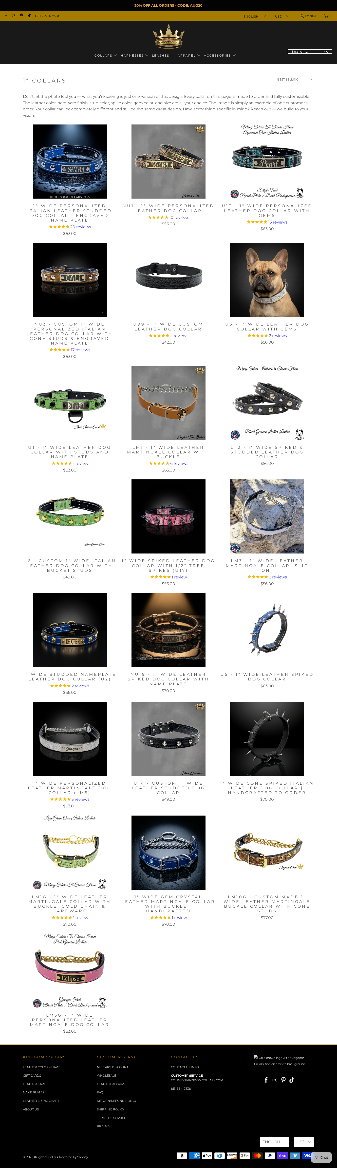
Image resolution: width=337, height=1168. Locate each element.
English (251, 16)
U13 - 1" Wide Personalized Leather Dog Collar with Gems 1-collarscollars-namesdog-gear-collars (267, 161)
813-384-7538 (181, 1088)
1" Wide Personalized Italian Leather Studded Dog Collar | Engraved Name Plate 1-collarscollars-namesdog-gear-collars (70, 161)
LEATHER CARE (34, 1084)
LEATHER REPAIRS (111, 1084)
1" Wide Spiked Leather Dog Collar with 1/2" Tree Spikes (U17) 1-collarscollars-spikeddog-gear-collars (168, 516)
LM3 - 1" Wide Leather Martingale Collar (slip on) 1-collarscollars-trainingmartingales (267, 516)
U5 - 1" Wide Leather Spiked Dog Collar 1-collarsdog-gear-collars (267, 630)
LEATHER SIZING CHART (41, 1101)
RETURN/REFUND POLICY (117, 1101)
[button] (105, 55)
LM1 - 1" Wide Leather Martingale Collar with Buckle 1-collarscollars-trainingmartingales (168, 403)
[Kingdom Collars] (168, 36)
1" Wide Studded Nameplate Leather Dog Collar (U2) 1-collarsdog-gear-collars (70, 630)
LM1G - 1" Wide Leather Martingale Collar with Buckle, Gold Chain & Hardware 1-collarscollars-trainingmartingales (70, 853)
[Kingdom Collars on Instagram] (13, 16)
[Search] (326, 51)
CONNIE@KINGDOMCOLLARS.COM (197, 1080)
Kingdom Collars (46, 1157)
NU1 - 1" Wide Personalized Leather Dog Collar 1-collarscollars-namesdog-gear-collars (168, 161)
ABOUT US (31, 1109)
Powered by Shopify (73, 1157)
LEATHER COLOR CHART (41, 1067)
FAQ (100, 1092)
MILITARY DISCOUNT (112, 1067)
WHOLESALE (106, 1075)
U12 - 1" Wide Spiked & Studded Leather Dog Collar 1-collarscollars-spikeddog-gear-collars (267, 403)
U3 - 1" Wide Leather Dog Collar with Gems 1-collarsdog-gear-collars (267, 280)
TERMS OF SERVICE (111, 1118)
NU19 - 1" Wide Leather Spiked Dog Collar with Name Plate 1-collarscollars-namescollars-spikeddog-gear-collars (168, 630)
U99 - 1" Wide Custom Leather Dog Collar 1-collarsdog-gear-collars (168, 280)
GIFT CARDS (32, 1075)
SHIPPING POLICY (110, 1109)
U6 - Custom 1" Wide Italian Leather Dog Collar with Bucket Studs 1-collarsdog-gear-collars (70, 516)
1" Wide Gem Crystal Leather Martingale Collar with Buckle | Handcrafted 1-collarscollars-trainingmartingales (168, 853)
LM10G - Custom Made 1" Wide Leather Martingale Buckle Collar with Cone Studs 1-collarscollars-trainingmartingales (267, 853)
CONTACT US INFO (185, 1067)
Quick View (70, 172)
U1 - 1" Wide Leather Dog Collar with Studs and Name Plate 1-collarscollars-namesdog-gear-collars (70, 403)
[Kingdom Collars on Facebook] (6, 16)
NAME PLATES (33, 1092)
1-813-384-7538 (47, 16)
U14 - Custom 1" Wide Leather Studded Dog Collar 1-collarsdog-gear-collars (168, 739)
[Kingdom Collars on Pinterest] (21, 16)
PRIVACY (103, 1126)
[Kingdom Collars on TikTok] (29, 16)
